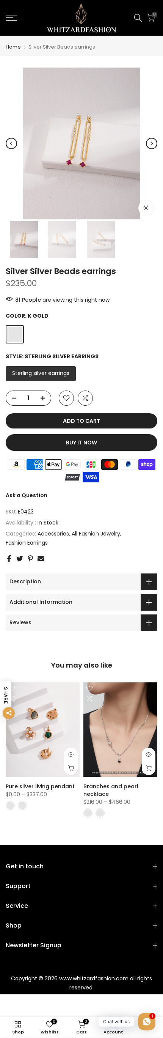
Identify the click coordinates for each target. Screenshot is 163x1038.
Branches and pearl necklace (110, 790)
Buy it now (81, 442)
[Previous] (11, 143)
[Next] (151, 143)
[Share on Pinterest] (30, 558)
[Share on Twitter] (19, 558)
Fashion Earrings (27, 543)
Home (13, 46)
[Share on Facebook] (9, 558)
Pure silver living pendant (40, 786)
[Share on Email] (41, 558)
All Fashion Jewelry (96, 533)
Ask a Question (26, 495)
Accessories (53, 533)
